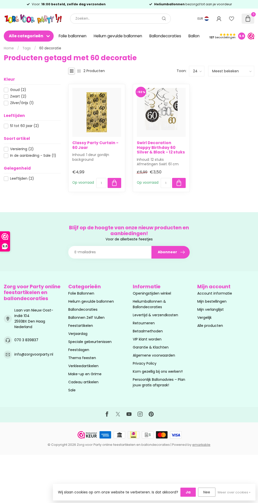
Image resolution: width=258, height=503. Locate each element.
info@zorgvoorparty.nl (33, 354)
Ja (188, 492)
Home (9, 48)
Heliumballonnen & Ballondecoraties (149, 304)
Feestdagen (78, 349)
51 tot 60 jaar (24, 126)
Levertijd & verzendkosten (155, 315)
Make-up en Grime (85, 373)
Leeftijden (22, 178)
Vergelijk (204, 317)
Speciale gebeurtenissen (90, 341)
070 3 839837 (26, 339)
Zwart (18, 96)
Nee (206, 492)
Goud (18, 90)
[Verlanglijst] (231, 19)
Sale (72, 390)
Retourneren (144, 323)
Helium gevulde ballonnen (118, 36)
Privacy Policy (144, 363)
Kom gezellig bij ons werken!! (158, 371)
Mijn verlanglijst (210, 309)
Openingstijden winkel (152, 293)
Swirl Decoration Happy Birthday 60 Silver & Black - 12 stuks (161, 147)
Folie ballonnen (72, 36)
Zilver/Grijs (22, 103)
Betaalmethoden (148, 331)
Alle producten (210, 325)
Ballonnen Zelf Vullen (86, 317)
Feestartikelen (80, 325)
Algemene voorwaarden (154, 355)
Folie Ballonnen (81, 293)
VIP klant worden (147, 339)
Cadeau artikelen (83, 382)
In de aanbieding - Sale (33, 156)
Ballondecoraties (165, 36)
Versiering (22, 149)
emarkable (201, 445)
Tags (26, 48)
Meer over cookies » (234, 492)
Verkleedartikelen (83, 365)
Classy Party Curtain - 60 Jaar (95, 145)
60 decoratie (50, 48)
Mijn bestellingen (212, 301)
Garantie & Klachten (151, 347)
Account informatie (214, 293)
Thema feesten (82, 357)
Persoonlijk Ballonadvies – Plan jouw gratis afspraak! (159, 382)
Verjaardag (77, 333)
